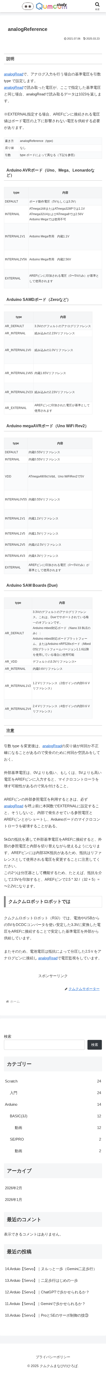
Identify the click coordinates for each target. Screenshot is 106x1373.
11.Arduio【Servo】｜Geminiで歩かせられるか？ (45, 1304)
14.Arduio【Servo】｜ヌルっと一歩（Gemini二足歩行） (51, 1269)
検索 (7, 1036)
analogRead (13, 74)
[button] (95, 880)
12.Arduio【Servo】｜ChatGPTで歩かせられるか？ (47, 1292)
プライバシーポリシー (53, 1357)
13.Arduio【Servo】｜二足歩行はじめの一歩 (41, 1280)
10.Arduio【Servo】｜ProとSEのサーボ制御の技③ (46, 1315)
